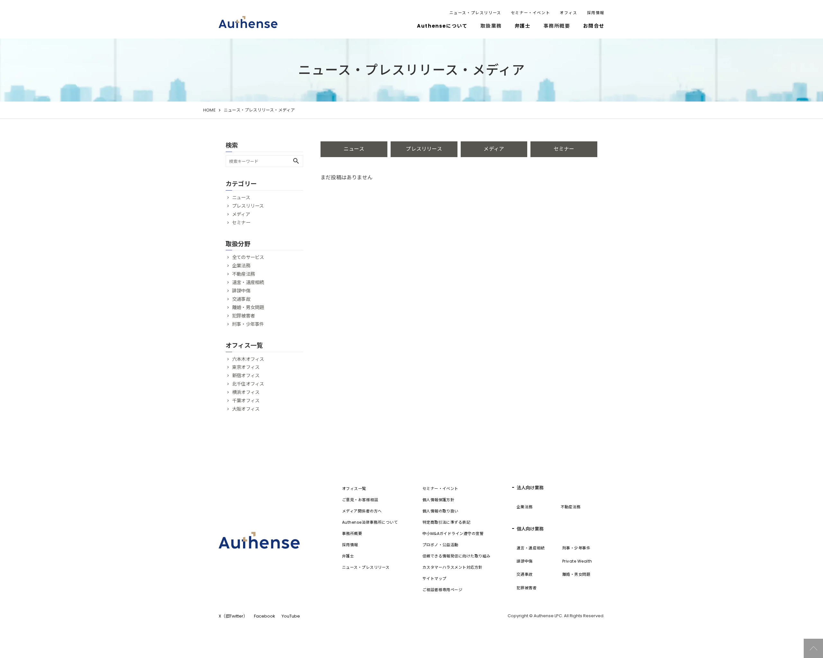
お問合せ (593, 25)
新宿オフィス (245, 375)
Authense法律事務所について (370, 522)
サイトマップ (434, 578)
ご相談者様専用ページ (442, 589)
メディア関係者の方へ (362, 511)
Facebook (264, 616)
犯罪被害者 (243, 316)
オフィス (568, 12)
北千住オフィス (248, 384)
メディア (494, 149)
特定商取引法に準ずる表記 (446, 522)
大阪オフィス (245, 409)
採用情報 (595, 12)
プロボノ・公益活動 (440, 544)
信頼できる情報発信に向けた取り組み (456, 556)
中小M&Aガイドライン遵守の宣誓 (453, 533)
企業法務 (241, 265)
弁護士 (523, 25)
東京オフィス (245, 367)
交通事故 (241, 299)
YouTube (291, 616)
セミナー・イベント (530, 12)
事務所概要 (352, 533)
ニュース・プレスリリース (475, 12)
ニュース (354, 149)
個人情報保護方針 (438, 499)
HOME (209, 110)
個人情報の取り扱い (440, 511)
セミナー (564, 149)
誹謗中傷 (241, 291)
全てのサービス (248, 257)
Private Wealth (577, 561)
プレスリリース (424, 149)
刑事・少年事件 (248, 324)
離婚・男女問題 (248, 307)
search (296, 161)
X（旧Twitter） (233, 616)
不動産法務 (243, 274)
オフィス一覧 (354, 488)
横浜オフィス (245, 392)
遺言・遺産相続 (248, 282)
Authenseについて (442, 25)
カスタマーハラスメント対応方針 (452, 567)
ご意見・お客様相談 (360, 499)
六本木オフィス (248, 359)
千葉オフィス (245, 400)
